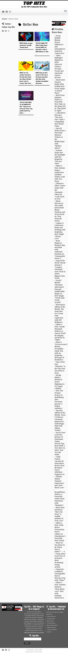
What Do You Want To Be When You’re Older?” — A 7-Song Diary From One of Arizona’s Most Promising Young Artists (60, 555)
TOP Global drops (51, 623)
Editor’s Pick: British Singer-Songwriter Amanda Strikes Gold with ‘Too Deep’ (60, 173)
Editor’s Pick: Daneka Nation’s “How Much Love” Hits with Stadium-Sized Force (60, 590)
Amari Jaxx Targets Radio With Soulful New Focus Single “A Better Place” (60, 86)
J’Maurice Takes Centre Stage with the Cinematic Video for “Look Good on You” (60, 191)
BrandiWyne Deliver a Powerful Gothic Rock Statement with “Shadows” (60, 498)
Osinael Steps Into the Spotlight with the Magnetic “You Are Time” (60, 157)
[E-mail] (3, 11)
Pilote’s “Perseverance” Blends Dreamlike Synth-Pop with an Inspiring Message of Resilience (61, 351)
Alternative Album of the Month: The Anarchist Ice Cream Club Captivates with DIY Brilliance (60, 313)
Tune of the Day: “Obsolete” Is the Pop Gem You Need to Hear (60, 367)
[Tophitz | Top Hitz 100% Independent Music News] (34, 3)
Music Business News (52, 625)
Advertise (49, 631)
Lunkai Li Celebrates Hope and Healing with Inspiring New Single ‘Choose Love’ (60, 231)
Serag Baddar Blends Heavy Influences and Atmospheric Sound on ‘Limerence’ (60, 44)
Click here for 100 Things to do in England (34, 632)
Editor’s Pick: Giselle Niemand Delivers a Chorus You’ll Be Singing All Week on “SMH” (60, 332)
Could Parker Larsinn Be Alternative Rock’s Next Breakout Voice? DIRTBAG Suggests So (59, 465)
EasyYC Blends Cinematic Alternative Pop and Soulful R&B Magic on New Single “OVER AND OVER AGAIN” (60, 291)
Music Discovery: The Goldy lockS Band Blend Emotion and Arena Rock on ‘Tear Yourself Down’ (60, 211)
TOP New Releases (51, 616)
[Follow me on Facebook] (7, 11)
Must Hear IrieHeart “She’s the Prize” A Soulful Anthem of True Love (60, 514)
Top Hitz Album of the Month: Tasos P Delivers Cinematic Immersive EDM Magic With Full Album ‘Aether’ (60, 420)
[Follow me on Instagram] (10, 11)
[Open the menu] (65, 11)
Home (4, 19)
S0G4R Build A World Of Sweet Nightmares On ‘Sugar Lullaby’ (59, 381)
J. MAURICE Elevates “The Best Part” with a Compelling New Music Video (60, 119)
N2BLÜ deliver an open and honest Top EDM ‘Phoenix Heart (26, 45)
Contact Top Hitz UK (52, 629)
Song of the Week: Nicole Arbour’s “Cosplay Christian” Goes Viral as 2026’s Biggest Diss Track (60, 269)
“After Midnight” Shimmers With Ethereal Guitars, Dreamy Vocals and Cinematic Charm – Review (59, 67)
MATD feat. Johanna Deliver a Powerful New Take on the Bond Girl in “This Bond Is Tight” (60, 103)
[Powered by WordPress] (41, 649)
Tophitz (32, 649)
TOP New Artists (51, 618)
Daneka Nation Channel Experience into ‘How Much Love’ (59, 482)
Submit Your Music (51, 627)
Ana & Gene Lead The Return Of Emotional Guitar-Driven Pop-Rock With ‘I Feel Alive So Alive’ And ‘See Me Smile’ (60, 443)
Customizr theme (38, 651)
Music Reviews (50, 621)
